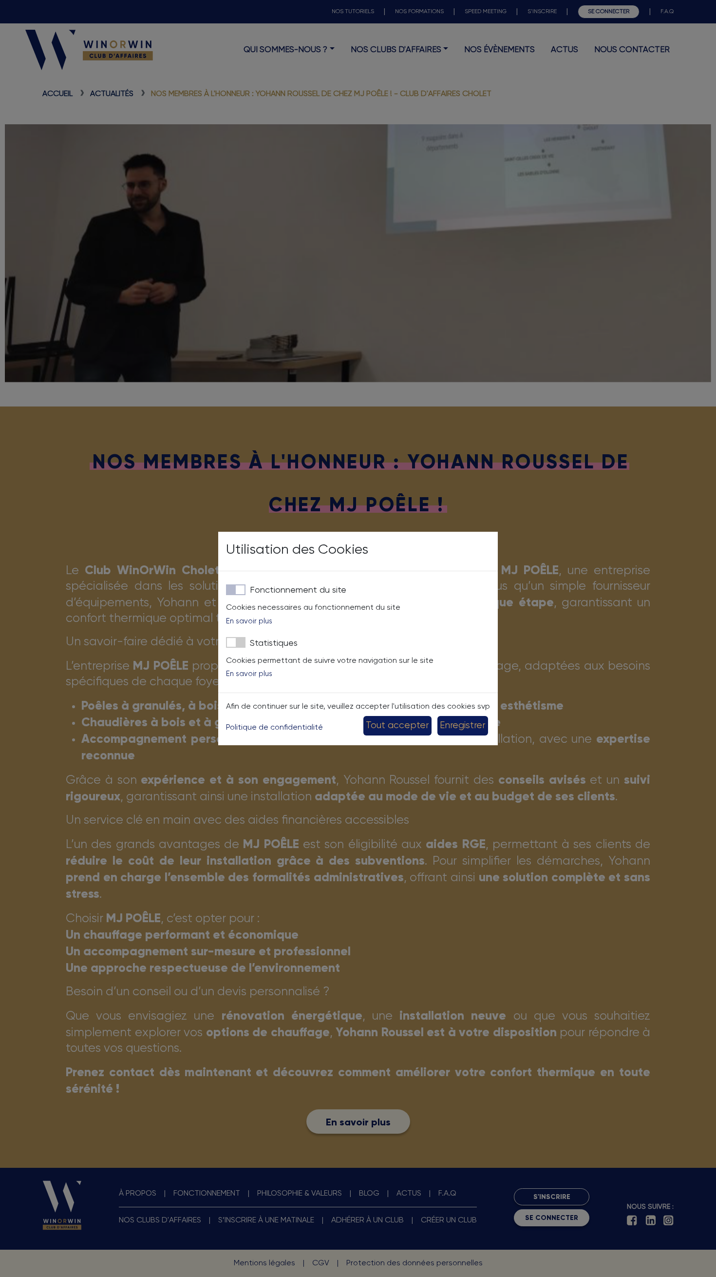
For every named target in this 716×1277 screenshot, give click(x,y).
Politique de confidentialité (274, 728)
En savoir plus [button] (249, 621)
